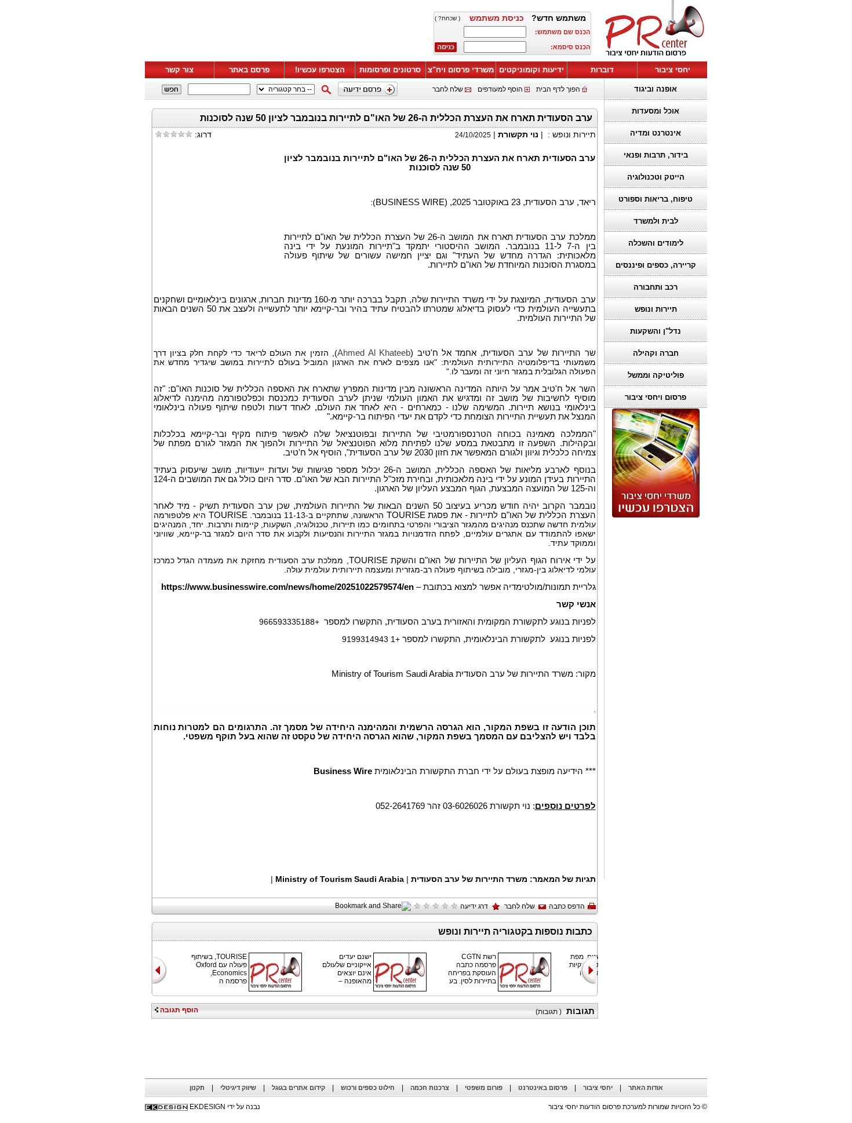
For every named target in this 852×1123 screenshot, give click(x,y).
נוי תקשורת (518, 134)
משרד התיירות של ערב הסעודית (469, 879)
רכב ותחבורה (655, 287)
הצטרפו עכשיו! (320, 69)
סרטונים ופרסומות (390, 69)
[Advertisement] (652, 698)
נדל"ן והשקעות (655, 331)
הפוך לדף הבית (558, 89)
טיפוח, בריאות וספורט (655, 199)
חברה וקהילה (656, 353)
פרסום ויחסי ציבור (655, 397)
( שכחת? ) (447, 18)
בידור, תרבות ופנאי (656, 155)
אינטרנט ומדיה (655, 133)
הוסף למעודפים (500, 89)
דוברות (602, 69)
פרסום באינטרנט (542, 1087)
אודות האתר (645, 1087)
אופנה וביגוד (655, 89)
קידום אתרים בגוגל (298, 1087)
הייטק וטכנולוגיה (655, 177)
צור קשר (179, 69)
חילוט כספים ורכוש (368, 1087)
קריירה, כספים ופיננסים (656, 265)
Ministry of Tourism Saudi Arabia (339, 879)
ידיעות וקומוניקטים (531, 69)
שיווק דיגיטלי (238, 1087)
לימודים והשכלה (655, 243)
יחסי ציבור (672, 69)
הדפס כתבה (567, 906)
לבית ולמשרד (655, 221)
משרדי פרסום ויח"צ (461, 69)
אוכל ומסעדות (655, 111)
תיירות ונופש (656, 309)
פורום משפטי (484, 1087)
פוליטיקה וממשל (656, 375)
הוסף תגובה (178, 1010)
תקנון (197, 1087)
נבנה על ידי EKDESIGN (225, 1107)
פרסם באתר (249, 69)
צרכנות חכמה (429, 1087)
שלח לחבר (447, 89)
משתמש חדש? (558, 18)
